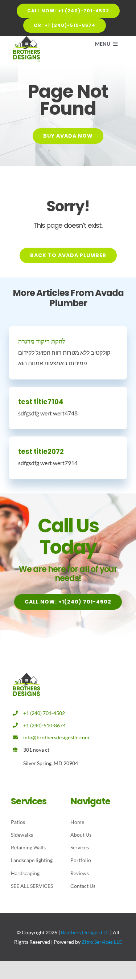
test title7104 (40, 401)
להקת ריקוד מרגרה (41, 341)
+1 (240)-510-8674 (44, 725)
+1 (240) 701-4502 (44, 713)
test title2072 (41, 451)
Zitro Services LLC (102, 942)
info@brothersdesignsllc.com (56, 737)
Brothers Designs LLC (85, 932)
